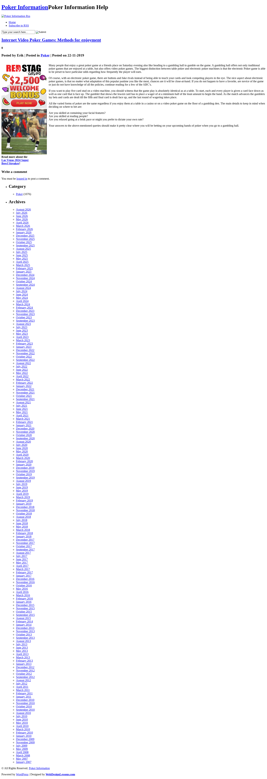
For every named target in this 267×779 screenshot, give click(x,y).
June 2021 (22, 408)
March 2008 (23, 755)
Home (12, 22)
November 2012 (25, 670)
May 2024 (22, 297)
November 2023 (25, 314)
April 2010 (22, 726)
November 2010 (25, 703)
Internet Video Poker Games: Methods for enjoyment (51, 40)
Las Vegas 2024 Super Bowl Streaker (15, 162)
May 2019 (22, 490)
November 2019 (25, 471)
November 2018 (25, 510)
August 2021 (23, 402)
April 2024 (22, 301)
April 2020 (22, 454)
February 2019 (24, 500)
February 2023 (24, 343)
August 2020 (23, 441)
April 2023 (22, 337)
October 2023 (24, 317)
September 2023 (25, 320)
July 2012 (21, 683)
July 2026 (21, 212)
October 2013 (24, 634)
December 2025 (25, 235)
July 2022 (21, 366)
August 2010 (23, 713)
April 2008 (22, 752)
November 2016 (25, 582)
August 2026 (23, 209)
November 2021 (25, 392)
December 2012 (25, 667)
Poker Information (24, 7)
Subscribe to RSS (19, 25)
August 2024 (23, 288)
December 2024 (25, 274)
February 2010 (24, 732)
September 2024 (25, 284)
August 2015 (23, 618)
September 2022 (25, 359)
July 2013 (21, 644)
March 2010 (23, 729)
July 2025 (21, 252)
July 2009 (21, 745)
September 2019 (25, 477)
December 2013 (25, 628)
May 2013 (22, 650)
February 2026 (24, 229)
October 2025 (24, 242)
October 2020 (24, 435)
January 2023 (23, 346)
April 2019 (22, 493)
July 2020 (21, 444)
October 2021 (24, 395)
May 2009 (22, 748)
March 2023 (23, 340)
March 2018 (23, 529)
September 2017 (25, 549)
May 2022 (22, 373)
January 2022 (23, 386)
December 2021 (25, 389)
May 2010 (22, 722)
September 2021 (25, 399)
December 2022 (25, 350)
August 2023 (23, 323)
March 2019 (23, 497)
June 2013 (22, 647)
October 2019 (24, 474)
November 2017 (25, 543)
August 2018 (23, 516)
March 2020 (23, 458)
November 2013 (25, 631)
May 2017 (22, 562)
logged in (22, 178)
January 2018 (23, 536)
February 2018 (24, 533)
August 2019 (23, 480)
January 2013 (23, 663)
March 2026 (23, 225)
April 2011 (22, 686)
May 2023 (22, 333)
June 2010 (22, 719)
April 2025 (22, 261)
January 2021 (23, 425)
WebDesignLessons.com (60, 774)
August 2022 (23, 363)
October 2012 (24, 673)
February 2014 (24, 621)
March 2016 (23, 595)
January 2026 (23, 232)
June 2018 (22, 523)
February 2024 (24, 307)
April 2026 (22, 222)
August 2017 (23, 552)
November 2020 (25, 431)
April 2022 (22, 376)
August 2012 (23, 680)
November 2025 (25, 238)
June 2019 (22, 487)
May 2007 (22, 758)
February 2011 (24, 693)
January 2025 (23, 271)
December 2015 (25, 605)
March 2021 (23, 418)
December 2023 (25, 310)
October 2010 (24, 706)
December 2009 (25, 739)
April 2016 (22, 592)
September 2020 (25, 438)
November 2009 (25, 742)
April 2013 (22, 654)
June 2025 (22, 255)
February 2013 (24, 660)
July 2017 (21, 556)
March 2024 (23, 304)
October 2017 (24, 546)
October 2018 (24, 513)
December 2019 (25, 467)
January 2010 (23, 735)
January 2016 (23, 601)
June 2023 (22, 330)
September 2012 (25, 677)
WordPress (22, 774)
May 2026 (22, 219)
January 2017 (23, 575)
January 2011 (23, 696)
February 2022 (24, 382)
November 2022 (25, 353)
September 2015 (25, 614)
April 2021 (22, 415)
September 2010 (25, 709)
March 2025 (23, 265)
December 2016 (25, 578)
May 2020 (22, 451)
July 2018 (21, 520)
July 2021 (21, 405)
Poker (45, 55)
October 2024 (24, 281)
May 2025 (22, 258)
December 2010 (25, 699)
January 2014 (23, 624)
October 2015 (24, 611)
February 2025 (24, 268)
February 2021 (24, 422)
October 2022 (24, 356)
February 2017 (24, 572)
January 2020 (23, 464)
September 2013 (25, 637)
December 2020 (25, 428)
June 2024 (22, 294)
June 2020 (22, 448)
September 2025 (25, 245)
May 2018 (22, 526)
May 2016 (22, 588)
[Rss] (15, 16)
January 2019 (23, 503)
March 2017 (23, 569)
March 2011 (23, 690)
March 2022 (23, 379)
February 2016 (24, 598)
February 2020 (24, 461)
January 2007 (23, 762)
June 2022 (22, 369)
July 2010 (21, 716)
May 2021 (22, 412)
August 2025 (23, 248)
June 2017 (22, 559)
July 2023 (21, 327)
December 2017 (25, 539)
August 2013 (23, 641)
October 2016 (24, 585)
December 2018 (25, 507)
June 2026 (22, 216)
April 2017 (22, 565)
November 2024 (25, 278)
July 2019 (21, 484)
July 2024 (21, 291)
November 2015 (25, 608)
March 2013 (23, 657)
